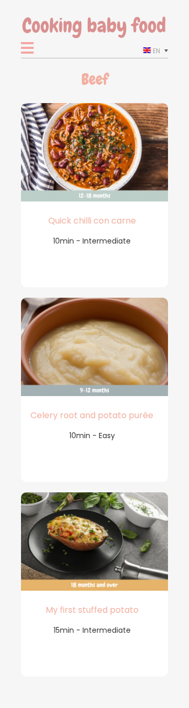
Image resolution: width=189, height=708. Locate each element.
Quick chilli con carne (92, 221)
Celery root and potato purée (91, 415)
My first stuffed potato (92, 610)
